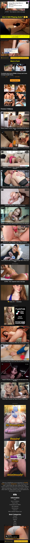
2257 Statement (15, 506)
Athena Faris (15, 534)
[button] (15, 26)
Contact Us (15, 509)
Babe (15, 521)
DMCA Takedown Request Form (15, 511)
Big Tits (15, 524)
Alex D (15, 538)
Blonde (15, 523)
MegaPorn (14, 541)
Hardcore (15, 519)
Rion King (15, 532)
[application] (15, 27)
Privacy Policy (15, 502)
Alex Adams (15, 529)
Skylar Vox (15, 536)
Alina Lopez (15, 531)
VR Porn (9, 541)
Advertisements (15, 508)
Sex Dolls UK (19, 541)
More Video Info (15, 80)
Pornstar (15, 516)
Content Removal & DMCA (15, 504)
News (15, 499)
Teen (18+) (15, 517)
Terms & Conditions (15, 501)
